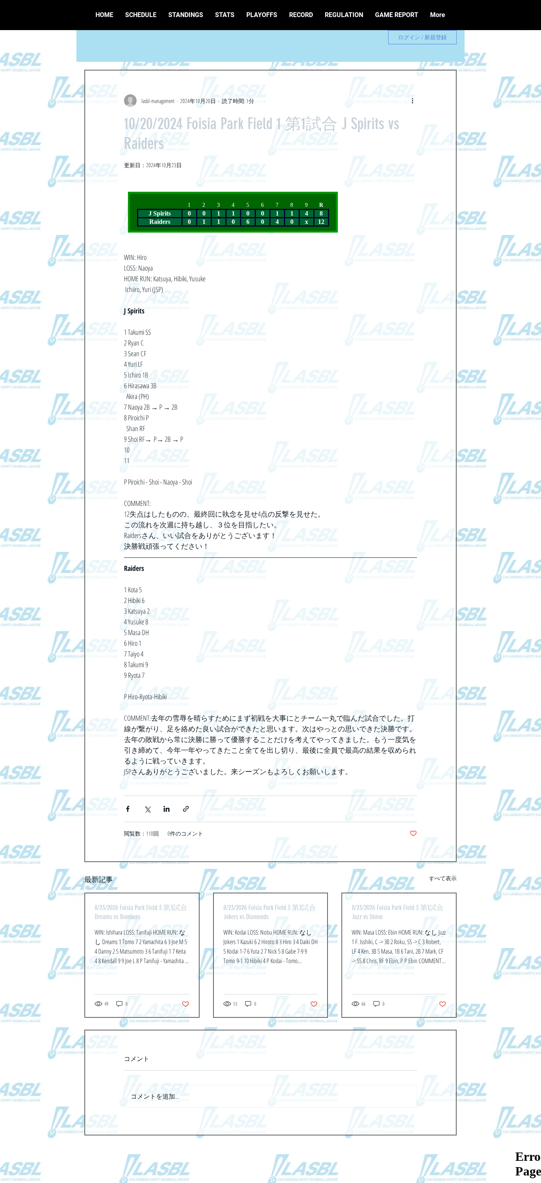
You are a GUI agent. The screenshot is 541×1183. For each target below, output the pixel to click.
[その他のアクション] (412, 100)
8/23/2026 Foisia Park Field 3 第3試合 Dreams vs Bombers (141, 912)
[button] (301, 15)
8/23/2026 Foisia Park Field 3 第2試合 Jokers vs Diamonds (269, 912)
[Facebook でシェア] (127, 809)
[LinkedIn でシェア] (166, 809)
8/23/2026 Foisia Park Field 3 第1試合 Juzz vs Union (398, 912)
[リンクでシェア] (186, 809)
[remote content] (235, 212)
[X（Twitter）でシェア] (147, 809)
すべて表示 (443, 878)
